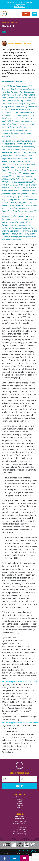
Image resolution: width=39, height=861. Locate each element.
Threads (19, 801)
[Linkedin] (15, 858)
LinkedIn (19, 807)
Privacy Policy (31, 851)
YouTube (19, 803)
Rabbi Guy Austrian (23, 43)
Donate (26, 14)
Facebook (19, 797)
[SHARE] (5, 858)
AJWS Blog (19, 805)
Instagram (19, 799)
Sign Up (19, 786)
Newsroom (6, 851)
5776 (4, 32)
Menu (35, 14)
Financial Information (18, 851)
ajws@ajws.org (21, 834)
